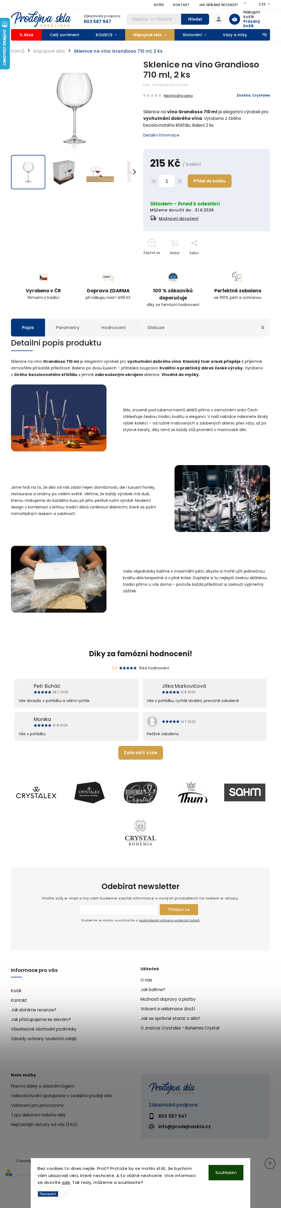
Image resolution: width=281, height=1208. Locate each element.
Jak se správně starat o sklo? (170, 1018)
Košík (159, 4)
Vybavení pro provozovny (37, 1105)
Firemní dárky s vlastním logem (42, 1086)
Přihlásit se (179, 909)
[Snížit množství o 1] (153, 181)
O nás (146, 980)
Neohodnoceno (178, 96)
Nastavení (48, 1194)
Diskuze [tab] (156, 327)
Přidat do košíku (209, 181)
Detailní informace (161, 135)
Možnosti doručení (179, 218)
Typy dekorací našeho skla (38, 1115)
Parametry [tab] (67, 327)
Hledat (195, 19)
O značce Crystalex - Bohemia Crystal (179, 1028)
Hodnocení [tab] (113, 327)
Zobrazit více (141, 752)
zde (66, 1182)
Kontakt (181, 4)
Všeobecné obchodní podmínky (44, 1029)
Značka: (253, 95)
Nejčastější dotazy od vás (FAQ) (44, 1124)
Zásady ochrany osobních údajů (44, 1039)
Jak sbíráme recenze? (218, 4)
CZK (262, 4)
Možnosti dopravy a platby (168, 999)
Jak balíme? (152, 989)
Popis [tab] (28, 327)
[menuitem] (26, 35)
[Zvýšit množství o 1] (179, 181)
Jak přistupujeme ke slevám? (41, 1019)
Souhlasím (226, 1172)
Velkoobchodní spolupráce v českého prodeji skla (61, 1096)
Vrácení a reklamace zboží (167, 1009)
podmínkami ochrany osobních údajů (169, 920)
